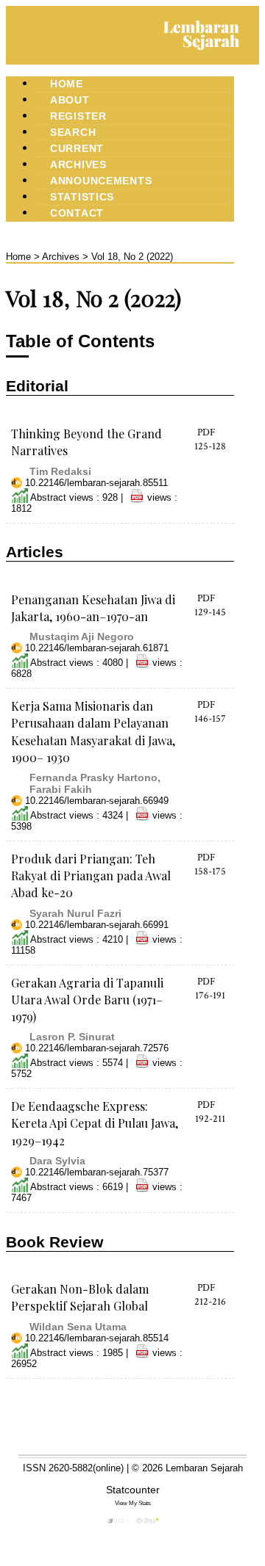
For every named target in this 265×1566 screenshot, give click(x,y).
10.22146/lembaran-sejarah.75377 (97, 1172)
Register (78, 116)
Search (73, 132)
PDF (206, 432)
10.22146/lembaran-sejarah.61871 (97, 647)
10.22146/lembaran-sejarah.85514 (97, 1338)
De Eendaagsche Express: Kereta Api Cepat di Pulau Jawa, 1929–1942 (94, 1123)
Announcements (101, 180)
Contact (77, 213)
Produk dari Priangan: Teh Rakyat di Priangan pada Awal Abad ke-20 (91, 875)
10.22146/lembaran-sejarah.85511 (96, 482)
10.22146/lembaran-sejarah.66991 (97, 924)
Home (66, 84)
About (70, 100)
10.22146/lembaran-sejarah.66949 (97, 800)
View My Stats (133, 1503)
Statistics (82, 197)
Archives (78, 164)
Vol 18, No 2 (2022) (132, 256)
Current (77, 148)
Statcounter (133, 1490)
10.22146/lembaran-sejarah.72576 (97, 1048)
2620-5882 (71, 1467)
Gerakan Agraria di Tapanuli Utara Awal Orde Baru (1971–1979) (87, 999)
